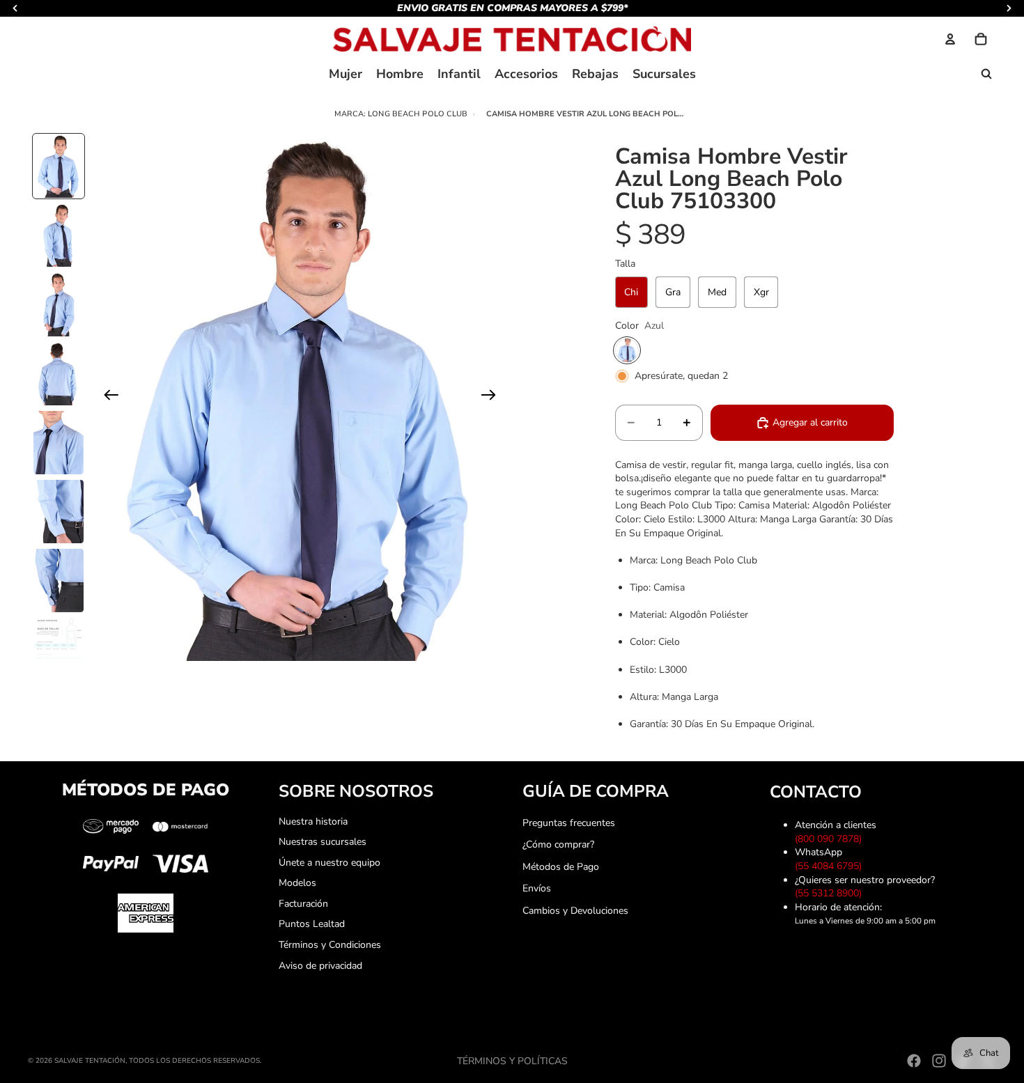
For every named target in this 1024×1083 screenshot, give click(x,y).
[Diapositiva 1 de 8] (58, 166)
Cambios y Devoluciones (575, 910)
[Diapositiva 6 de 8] (58, 511)
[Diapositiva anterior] (107, 397)
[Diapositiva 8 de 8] (58, 643)
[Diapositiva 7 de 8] (58, 580)
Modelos (297, 882)
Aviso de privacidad (320, 965)
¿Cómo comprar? (558, 844)
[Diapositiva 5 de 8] (58, 442)
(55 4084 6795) (831, 866)
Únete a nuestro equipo (329, 862)
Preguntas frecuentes (568, 822)
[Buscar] (986, 74)
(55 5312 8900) (831, 893)
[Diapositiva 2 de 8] (58, 235)
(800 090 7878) (831, 839)
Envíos (536, 888)
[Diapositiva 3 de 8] (58, 304)
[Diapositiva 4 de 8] (58, 373)
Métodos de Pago (560, 866)
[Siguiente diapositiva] (493, 397)
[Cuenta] (950, 39)
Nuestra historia (313, 821)
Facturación (303, 903)
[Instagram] (939, 1060)
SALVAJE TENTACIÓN (89, 1061)
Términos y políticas (512, 1061)
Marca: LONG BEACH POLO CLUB (401, 114)
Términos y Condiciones (330, 944)
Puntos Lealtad (312, 923)
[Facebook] (914, 1060)
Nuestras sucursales (322, 841)
